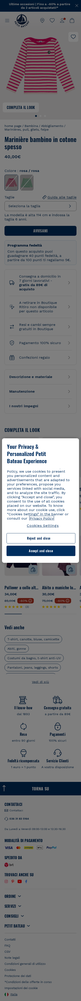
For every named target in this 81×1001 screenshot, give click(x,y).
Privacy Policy (42, 518)
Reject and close (38, 538)
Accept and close (41, 550)
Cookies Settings (43, 525)
